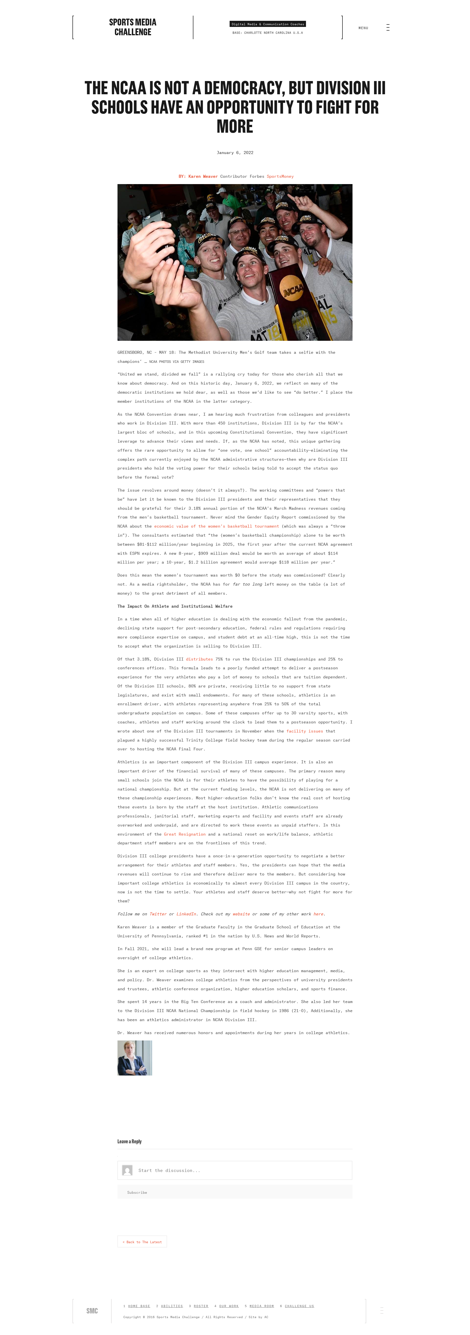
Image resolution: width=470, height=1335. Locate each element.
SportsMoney (280, 175)
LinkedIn (186, 913)
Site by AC (258, 1316)
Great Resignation (185, 833)
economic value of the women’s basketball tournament (216, 525)
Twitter (157, 913)
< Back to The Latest (142, 1241)
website (241, 913)
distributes (199, 658)
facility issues (304, 730)
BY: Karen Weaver (198, 175)
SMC (92, 1311)
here (318, 913)
